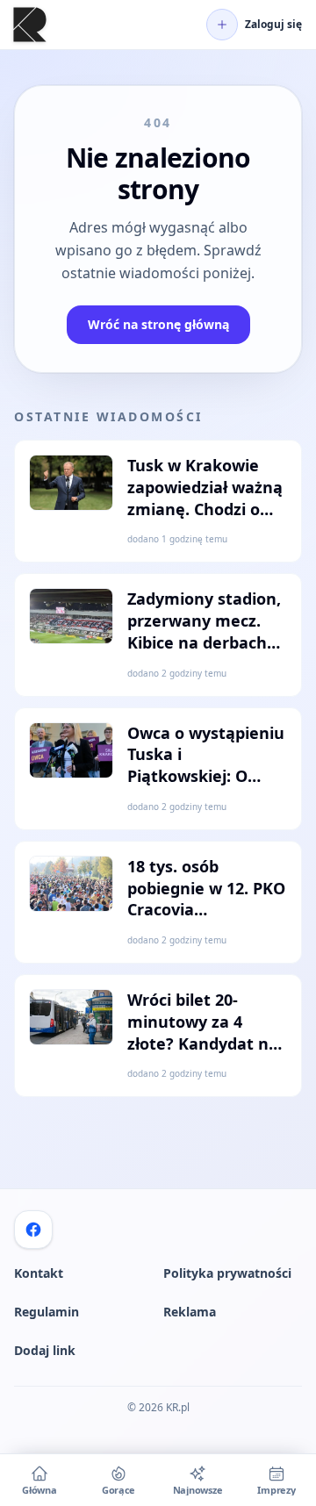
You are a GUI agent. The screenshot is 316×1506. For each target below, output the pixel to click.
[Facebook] (33, 1229)
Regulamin (46, 1311)
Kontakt (38, 1273)
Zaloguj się (273, 24)
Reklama (189, 1311)
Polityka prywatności (227, 1273)
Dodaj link (44, 1350)
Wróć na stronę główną (158, 324)
